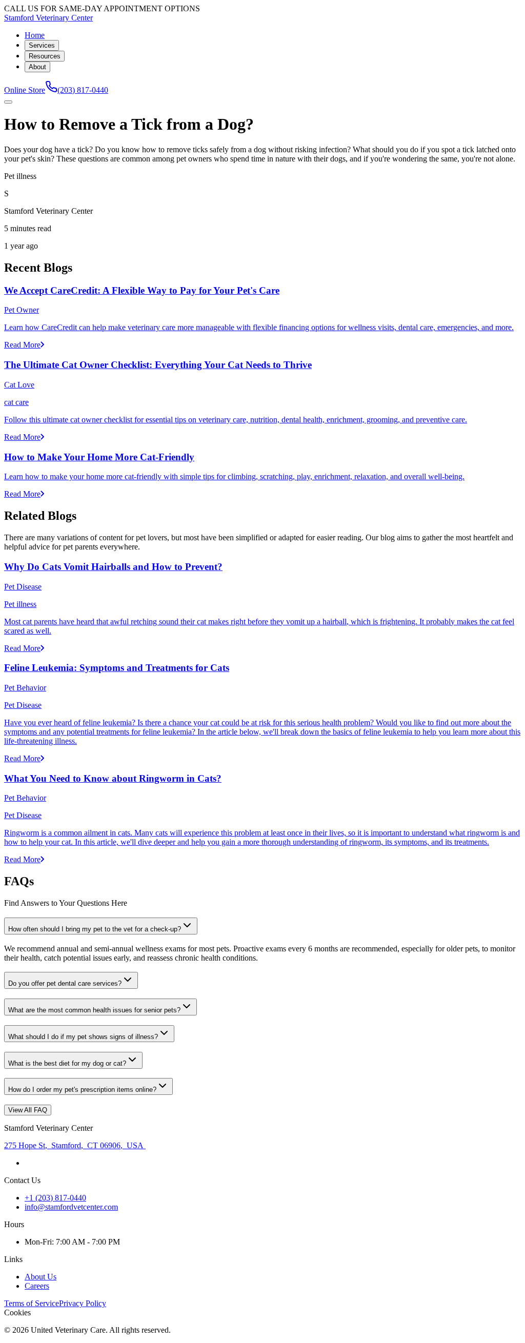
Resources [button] (44, 56)
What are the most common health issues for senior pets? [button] (94, 1010)
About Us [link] (40, 1276)
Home (35, 35)
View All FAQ (27, 1110)
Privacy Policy (82, 1303)
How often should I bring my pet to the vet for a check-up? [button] (94, 929)
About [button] (37, 67)
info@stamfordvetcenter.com (71, 1207)
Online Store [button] (24, 90)
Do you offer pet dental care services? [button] (65, 983)
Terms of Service (31, 1303)
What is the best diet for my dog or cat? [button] (67, 1063)
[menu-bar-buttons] (8, 102)
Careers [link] (37, 1285)
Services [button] (42, 45)
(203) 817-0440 (82, 90)
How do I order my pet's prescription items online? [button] (82, 1089)
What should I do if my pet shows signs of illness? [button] (83, 1037)
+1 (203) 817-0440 (55, 1197)
